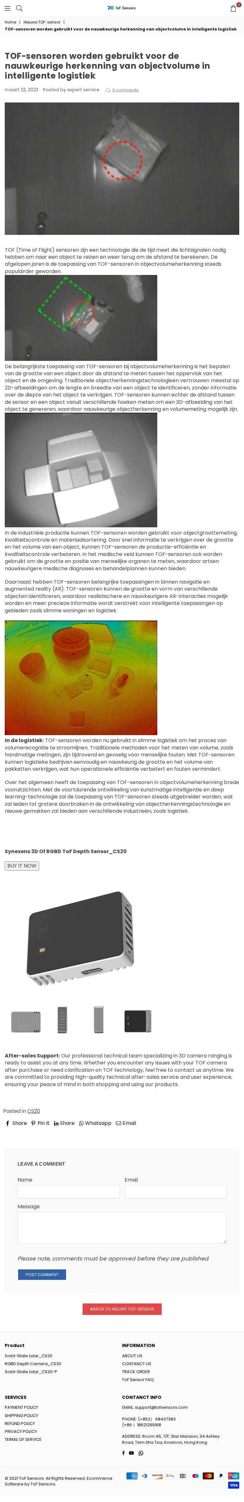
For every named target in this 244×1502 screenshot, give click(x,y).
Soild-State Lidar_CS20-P (31, 1372)
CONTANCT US (136, 1364)
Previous (21, 1132)
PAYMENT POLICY (21, 1407)
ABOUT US (132, 1356)
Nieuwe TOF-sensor (42, 22)
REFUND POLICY (20, 1424)
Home (10, 22)
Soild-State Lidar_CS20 (28, 1356)
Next (227, 1132)
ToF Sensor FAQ (138, 1380)
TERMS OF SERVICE (23, 1439)
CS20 (33, 1111)
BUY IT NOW (22, 865)
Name (24, 1179)
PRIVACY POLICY (21, 1431)
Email (131, 1179)
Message (28, 1206)
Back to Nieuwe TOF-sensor (123, 1309)
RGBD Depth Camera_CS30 (33, 1364)
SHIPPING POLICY (21, 1416)
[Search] (19, 8)
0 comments (125, 90)
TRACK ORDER (136, 1372)
